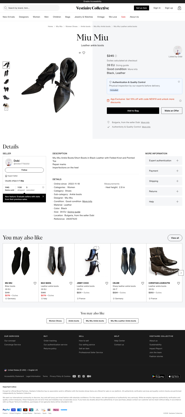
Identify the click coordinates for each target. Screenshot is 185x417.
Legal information (33, 376)
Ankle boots (85, 26)
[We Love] (119, 17)
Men (46, 16)
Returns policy (50, 348)
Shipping (153, 181)
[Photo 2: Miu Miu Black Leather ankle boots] (6, 73)
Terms (45, 376)
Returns (153, 191)
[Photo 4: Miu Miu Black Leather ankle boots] (6, 89)
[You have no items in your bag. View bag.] (179, 8)
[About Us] (141, 17)
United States (27, 413)
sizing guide (122, 65)
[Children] (63, 17)
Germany (37, 413)
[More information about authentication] (179, 81)
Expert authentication (160, 160)
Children (57, 16)
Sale (123, 16)
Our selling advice (87, 344)
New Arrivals (9, 16)
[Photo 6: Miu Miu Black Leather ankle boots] (6, 105)
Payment (153, 170)
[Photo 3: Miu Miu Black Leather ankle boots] (6, 81)
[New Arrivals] (17, 17)
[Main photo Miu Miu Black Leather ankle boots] (6, 65)
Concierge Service (12, 344)
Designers (24, 16)
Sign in (157, 7)
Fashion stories (156, 356)
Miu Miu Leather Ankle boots (123, 320)
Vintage (100, 16)
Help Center (119, 340)
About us (154, 340)
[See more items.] (6, 108)
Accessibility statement (14, 376)
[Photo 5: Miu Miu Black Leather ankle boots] (6, 97)
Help (151, 201)
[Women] (42, 17)
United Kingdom (15, 413)
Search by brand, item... (19, 7)
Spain (45, 413)
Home (50, 26)
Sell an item (141, 7)
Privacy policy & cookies (60, 376)
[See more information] (180, 100)
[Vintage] (107, 17)
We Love (113, 16)
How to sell (84, 340)
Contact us (119, 344)
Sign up (169, 7)
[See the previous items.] (6, 61)
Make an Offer (172, 110)
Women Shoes (71, 26)
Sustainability (156, 344)
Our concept (9, 340)
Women (36, 16)
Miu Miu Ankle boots (102, 26)
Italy (49, 413)
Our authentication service (55, 344)
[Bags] (72, 17)
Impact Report (156, 348)
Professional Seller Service (91, 352)
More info (133, 69)
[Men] (51, 17)
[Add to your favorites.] (35, 283)
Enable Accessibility (92, 1)
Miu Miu (59, 26)
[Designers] (31, 17)
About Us (134, 16)
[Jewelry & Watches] (95, 17)
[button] (179, 8)
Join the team (156, 352)
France (5, 413)
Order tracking (50, 340)
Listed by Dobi (175, 56)
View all (175, 238)
